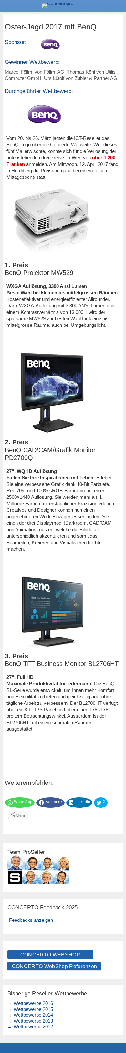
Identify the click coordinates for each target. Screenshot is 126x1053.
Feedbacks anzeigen (31, 920)
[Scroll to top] (116, 1031)
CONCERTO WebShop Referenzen (54, 966)
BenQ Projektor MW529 (39, 272)
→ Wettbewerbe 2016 (30, 1003)
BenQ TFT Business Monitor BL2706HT (62, 663)
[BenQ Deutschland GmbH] (63, 44)
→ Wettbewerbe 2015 (30, 1009)
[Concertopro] (63, 5)
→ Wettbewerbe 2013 (30, 1021)
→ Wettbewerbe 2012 (30, 1026)
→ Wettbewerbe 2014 (30, 1015)
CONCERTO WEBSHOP (50, 954)
